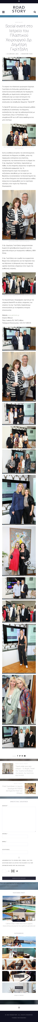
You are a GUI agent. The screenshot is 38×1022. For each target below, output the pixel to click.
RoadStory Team (27, 53)
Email (4, 841)
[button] (3, 12)
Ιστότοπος (6, 849)
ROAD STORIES (19, 995)
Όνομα (5, 833)
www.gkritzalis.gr (13, 315)
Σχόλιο (5, 805)
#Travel (19, 920)
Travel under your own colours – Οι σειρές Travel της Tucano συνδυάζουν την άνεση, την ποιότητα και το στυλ (24, 770)
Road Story (19, 9)
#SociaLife (19, 22)
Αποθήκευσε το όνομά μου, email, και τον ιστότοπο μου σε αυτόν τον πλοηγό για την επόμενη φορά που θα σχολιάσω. (17, 863)
